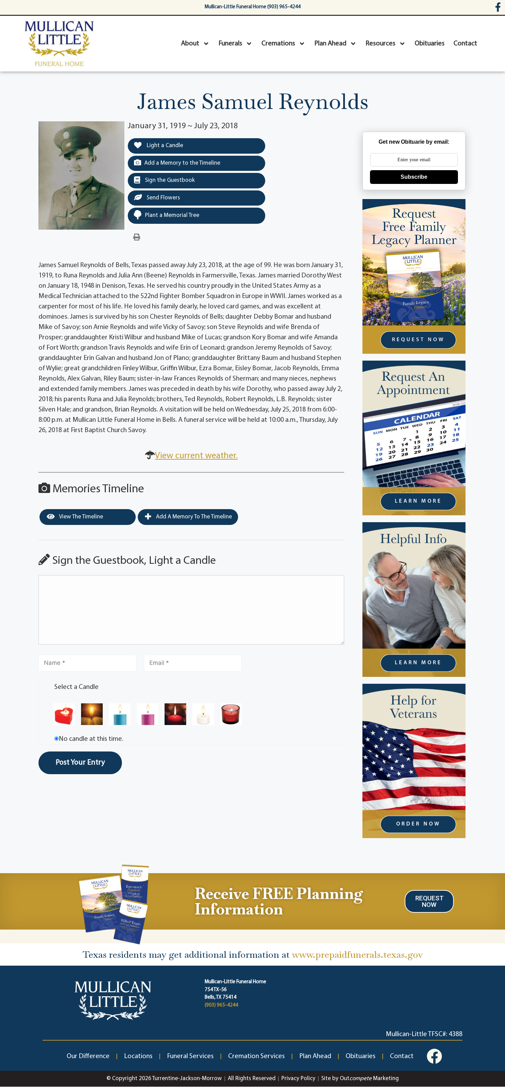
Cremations (278, 43)
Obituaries (430, 43)
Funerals (230, 43)
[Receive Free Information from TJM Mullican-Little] (114, 903)
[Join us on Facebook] (434, 1056)
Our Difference (88, 1056)
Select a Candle (76, 687)
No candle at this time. (91, 739)
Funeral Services (190, 1056)
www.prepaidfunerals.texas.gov (357, 954)
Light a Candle (164, 146)
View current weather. (196, 456)
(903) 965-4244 (221, 1005)
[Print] (137, 237)
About (190, 43)
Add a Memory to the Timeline (182, 163)
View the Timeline (80, 517)
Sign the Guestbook (169, 180)
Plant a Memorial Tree (172, 215)
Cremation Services (256, 1056)
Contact (465, 43)
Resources (380, 43)
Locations (138, 1056)
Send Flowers (162, 198)
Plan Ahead (330, 43)
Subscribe (414, 177)
